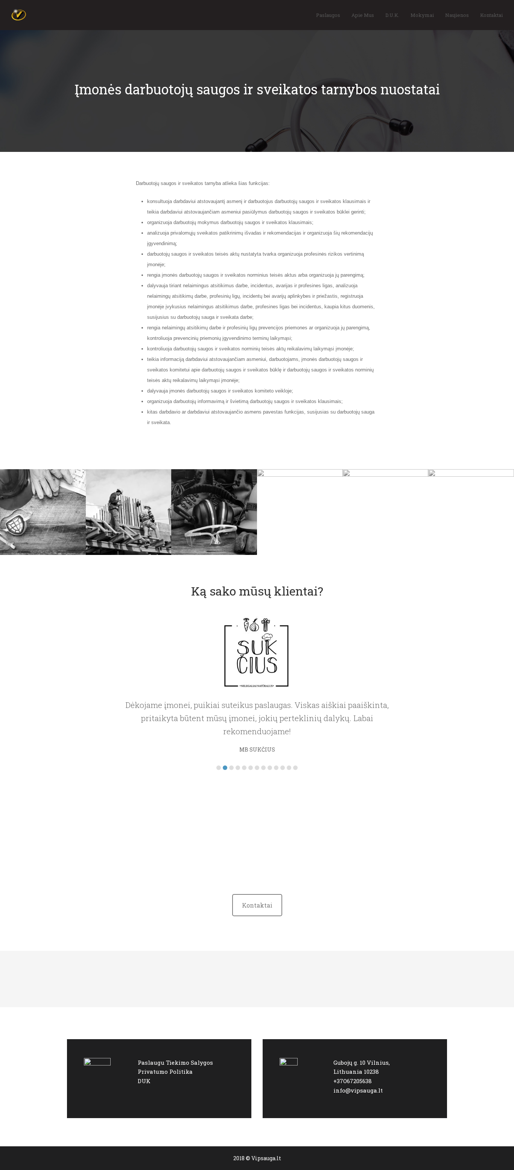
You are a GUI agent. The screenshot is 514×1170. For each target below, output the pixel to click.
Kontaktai (257, 905)
